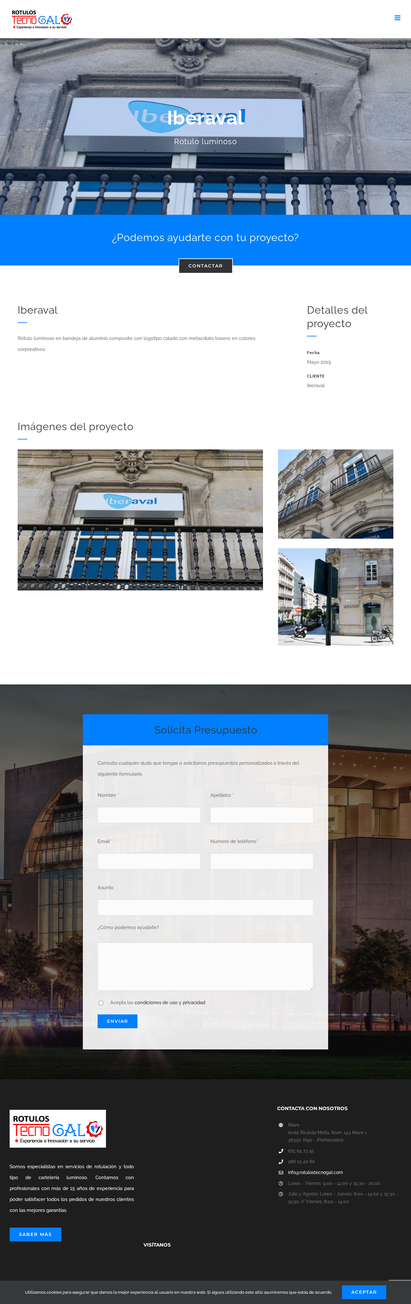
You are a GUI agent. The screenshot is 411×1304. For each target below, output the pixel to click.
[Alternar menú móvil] (398, 17)
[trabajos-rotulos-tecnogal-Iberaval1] (335, 550)
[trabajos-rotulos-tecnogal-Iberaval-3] (335, 452)
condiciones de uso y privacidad (170, 1002)
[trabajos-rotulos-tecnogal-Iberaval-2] (140, 452)
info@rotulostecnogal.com (315, 1172)
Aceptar (364, 1292)
